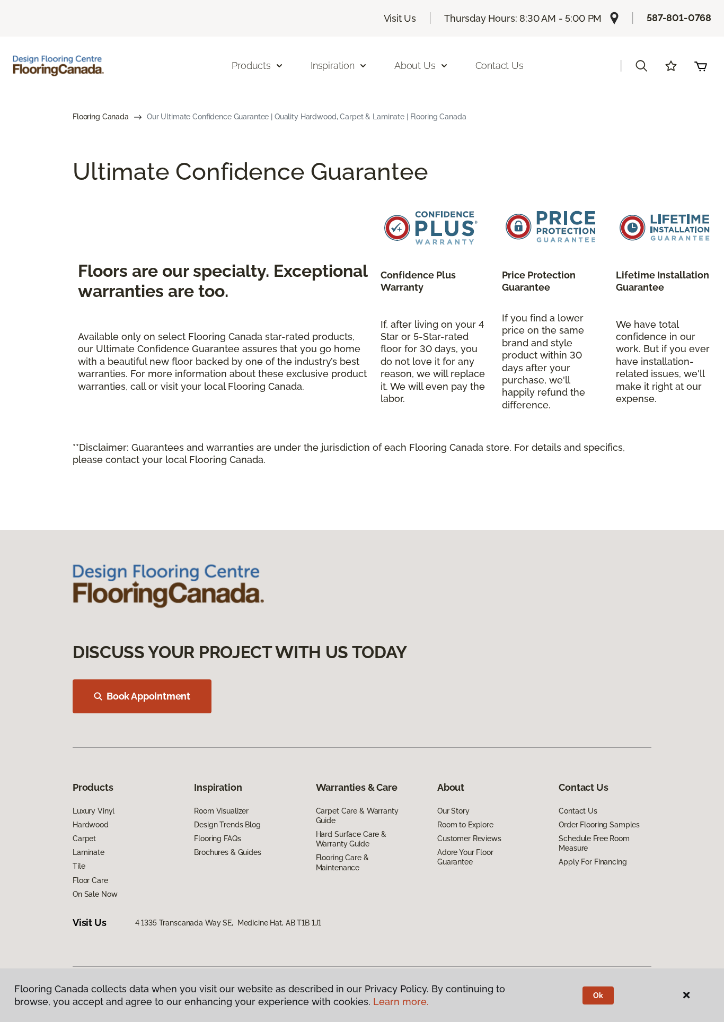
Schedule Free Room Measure (594, 843)
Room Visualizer (221, 811)
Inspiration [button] (333, 65)
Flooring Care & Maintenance (342, 862)
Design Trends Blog (227, 824)
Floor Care (90, 880)
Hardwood (91, 824)
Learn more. (401, 1001)
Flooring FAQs (217, 838)
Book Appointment (148, 696)
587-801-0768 (679, 17)
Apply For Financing (592, 862)
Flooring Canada (101, 116)
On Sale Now (95, 894)
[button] (641, 65)
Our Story (453, 811)
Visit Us (400, 18)
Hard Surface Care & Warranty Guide (351, 839)
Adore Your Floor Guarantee (465, 857)
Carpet (84, 838)
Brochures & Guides (227, 852)
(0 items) (700, 65)
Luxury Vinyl (93, 811)
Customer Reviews (469, 838)
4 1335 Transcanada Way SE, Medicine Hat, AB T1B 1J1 (228, 923)
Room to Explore (465, 824)
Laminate (88, 852)
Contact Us (499, 65)
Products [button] (251, 65)
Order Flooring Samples (599, 824)
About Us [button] (415, 65)
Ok (598, 995)
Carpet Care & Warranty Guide (357, 816)
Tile (79, 866)
